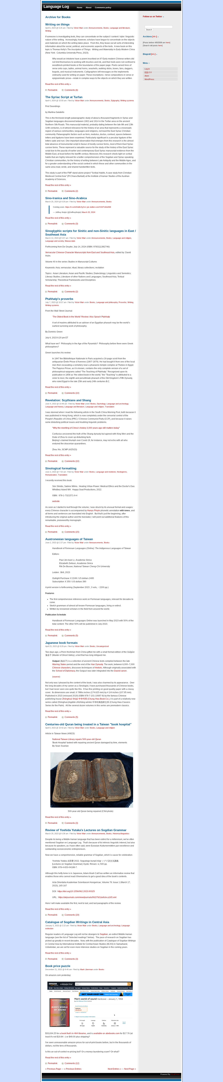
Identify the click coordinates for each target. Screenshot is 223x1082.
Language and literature (120, 28)
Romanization (51, 475)
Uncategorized (102, 646)
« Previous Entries (72, 1069)
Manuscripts (70, 241)
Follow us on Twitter (152, 16)
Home (79, 7)
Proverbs (122, 302)
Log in (147, 69)
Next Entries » (114, 1069)
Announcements (95, 28)
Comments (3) (71, 223)
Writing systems (127, 100)
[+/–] (154, 36)
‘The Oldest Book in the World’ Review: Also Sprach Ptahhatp (81, 317)
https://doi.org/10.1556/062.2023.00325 (76, 891)
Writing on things (57, 24)
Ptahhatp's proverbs (59, 299)
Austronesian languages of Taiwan (69, 539)
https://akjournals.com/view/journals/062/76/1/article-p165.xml (87, 897)
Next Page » (130, 1069)
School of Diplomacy (65, 671)
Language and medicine (106, 472)
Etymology (101, 404)
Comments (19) (72, 915)
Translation (109, 407)
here (168, 42)
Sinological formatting (60, 468)
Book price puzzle (57, 966)
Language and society (54, 241)
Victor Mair (78, 28)
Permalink (52, 90)
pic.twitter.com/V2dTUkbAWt (99, 207)
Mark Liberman (86, 969)
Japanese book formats (61, 642)
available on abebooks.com (106, 1033)
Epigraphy (115, 100)
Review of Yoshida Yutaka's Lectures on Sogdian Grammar (85, 830)
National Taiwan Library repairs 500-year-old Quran (76, 739)
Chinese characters (61, 667)
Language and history (54, 407)
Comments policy (103, 7)
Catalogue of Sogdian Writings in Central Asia (77, 922)
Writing (48, 31)
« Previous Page (53, 1069)
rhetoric (98, 667)
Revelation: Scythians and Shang (68, 400)
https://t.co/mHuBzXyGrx (75, 207)
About (88, 7)
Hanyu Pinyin (93, 510)
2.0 (148, 72)
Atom (147, 76)
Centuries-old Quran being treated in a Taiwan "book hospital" (88, 724)
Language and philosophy (107, 302)
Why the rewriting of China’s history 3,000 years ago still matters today (86, 428)
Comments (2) (71, 191)
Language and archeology (117, 404)
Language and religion (122, 238)
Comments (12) (72, 1063)
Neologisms (122, 472)
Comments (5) (71, 635)
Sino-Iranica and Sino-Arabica (66, 198)
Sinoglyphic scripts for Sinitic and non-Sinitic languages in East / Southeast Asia (90, 232)
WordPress (149, 79)
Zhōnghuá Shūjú (70, 699)
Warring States (59, 664)
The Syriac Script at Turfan (63, 97)
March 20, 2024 (88, 212)
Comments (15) (72, 532)
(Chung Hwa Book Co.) (98, 699)
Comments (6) (71, 90)
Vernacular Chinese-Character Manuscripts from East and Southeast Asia (79, 252)
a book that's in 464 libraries (73, 1033)
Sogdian (104, 934)
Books (106, 28)
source (56, 677)
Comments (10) (72, 393)
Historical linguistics (121, 833)
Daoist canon (120, 671)
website (56, 501)
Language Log (56, 6)
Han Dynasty (97, 664)
